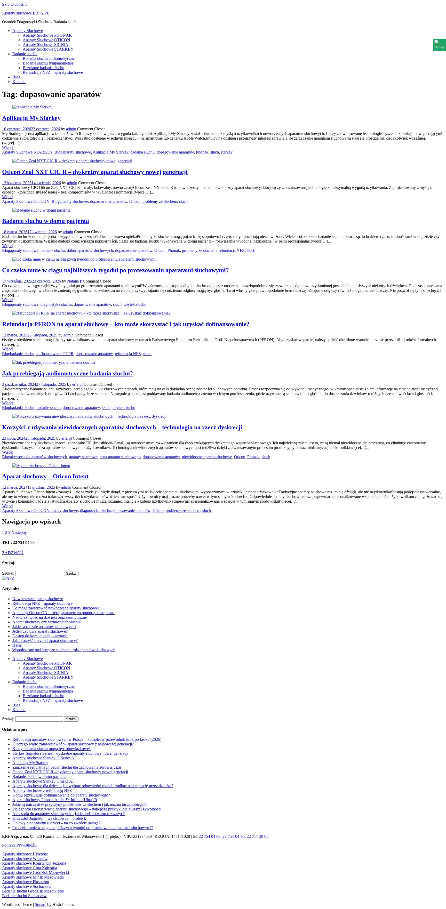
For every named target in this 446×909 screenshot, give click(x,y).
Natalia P (74, 281)
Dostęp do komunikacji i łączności (40, 636)
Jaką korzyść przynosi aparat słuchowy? (45, 640)
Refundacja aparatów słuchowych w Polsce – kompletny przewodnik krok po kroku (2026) (86, 739)
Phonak (202, 152)
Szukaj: (8, 573)
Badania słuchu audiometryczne (49, 58)
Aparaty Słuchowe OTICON (46, 40)
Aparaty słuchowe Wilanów (24, 858)
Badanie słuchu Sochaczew (24, 896)
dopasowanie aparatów (175, 152)
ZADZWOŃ (12, 553)
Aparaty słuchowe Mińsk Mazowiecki (33, 877)
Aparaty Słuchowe (27, 30)
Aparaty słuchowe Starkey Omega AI (43, 781)
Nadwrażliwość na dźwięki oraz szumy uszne (49, 617)
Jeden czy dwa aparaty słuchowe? (40, 631)
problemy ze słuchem (159, 201)
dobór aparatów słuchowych (90, 250)
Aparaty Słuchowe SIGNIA (45, 44)
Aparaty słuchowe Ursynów (25, 854)
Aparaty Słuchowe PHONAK (47, 35)
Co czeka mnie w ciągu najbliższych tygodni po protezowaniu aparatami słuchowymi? (115, 270)
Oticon (134, 201)
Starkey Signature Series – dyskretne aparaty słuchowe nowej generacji (70, 753)
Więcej (7, 147)
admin (71, 129)
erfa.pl (77, 384)
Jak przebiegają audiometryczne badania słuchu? (67, 373)
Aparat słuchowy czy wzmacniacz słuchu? (47, 622)
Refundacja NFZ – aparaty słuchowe (53, 72)
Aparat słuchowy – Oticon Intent (45, 476)
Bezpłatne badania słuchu (43, 68)
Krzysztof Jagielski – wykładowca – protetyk (49, 818)
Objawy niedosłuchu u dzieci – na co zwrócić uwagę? (56, 823)
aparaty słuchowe (76, 152)
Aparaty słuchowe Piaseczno (25, 882)
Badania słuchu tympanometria (48, 63)
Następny (19, 532)
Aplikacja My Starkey (31, 118)
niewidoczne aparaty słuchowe (207, 457)
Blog (16, 77)
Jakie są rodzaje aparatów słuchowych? (44, 626)
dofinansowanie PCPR (55, 353)
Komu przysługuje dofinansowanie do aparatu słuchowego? (61, 795)
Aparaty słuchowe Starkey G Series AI (44, 758)
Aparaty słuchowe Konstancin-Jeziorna (34, 863)
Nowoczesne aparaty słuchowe (37, 599)
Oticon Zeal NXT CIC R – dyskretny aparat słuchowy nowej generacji (95, 171)
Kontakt (19, 81)
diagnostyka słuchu (56, 304)
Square (40, 904)
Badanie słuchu (24, 54)
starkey (227, 152)
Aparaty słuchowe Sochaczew (26, 886)
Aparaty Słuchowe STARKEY (48, 49)
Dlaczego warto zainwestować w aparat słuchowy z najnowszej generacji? (73, 744)
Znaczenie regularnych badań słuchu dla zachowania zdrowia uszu (66, 767)
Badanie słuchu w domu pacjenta (45, 221)
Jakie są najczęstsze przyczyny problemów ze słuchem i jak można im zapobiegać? (79, 804)
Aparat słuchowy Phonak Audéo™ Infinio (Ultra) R (54, 800)
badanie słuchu (53, 250)
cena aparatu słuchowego (120, 457)
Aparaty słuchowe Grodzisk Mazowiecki (35, 872)
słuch (214, 152)
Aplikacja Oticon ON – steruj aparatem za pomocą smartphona (63, 612)
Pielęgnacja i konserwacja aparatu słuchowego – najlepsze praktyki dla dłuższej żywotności (86, 809)
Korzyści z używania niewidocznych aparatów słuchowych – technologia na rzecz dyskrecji (122, 427)
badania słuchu (142, 152)
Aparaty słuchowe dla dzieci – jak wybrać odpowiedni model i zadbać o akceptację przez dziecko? (92, 786)
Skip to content (14, 4)
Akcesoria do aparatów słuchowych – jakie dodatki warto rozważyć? (68, 813)
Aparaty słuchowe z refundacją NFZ (42, 790)
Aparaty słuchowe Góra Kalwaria (29, 868)
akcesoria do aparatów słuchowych (38, 457)
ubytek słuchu (135, 304)
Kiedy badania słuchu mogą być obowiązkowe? (51, 748)
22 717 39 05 (257, 836)
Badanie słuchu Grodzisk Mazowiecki (33, 891)
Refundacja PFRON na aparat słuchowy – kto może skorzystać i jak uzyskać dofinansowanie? (126, 324)
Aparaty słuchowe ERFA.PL (25, 13)
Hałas (17, 645)
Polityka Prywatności (19, 845)
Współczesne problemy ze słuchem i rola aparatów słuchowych (63, 650)
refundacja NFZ (232, 250)
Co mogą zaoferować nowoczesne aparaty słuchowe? (56, 608)
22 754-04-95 (233, 836)
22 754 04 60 (209, 836)
